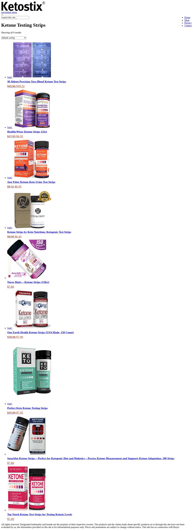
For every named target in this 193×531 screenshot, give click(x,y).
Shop (186, 20)
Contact (188, 25)
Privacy (188, 23)
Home (187, 17)
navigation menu (9, 12)
